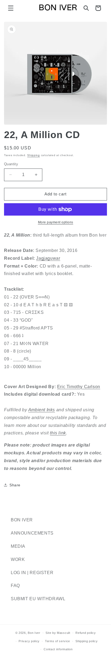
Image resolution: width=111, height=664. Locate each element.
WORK (18, 559)
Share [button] (14, 485)
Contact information (58, 649)
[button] (11, 8)
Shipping (33, 155)
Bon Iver (34, 632)
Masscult (63, 632)
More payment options (55, 222)
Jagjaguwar (48, 258)
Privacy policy (29, 641)
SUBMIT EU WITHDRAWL (38, 598)
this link (58, 433)
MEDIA (18, 546)
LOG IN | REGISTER (32, 572)
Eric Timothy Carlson (78, 386)
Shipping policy (86, 641)
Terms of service (57, 641)
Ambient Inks (41, 409)
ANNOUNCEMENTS (32, 533)
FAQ (15, 585)
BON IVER (22, 520)
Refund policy (85, 632)
